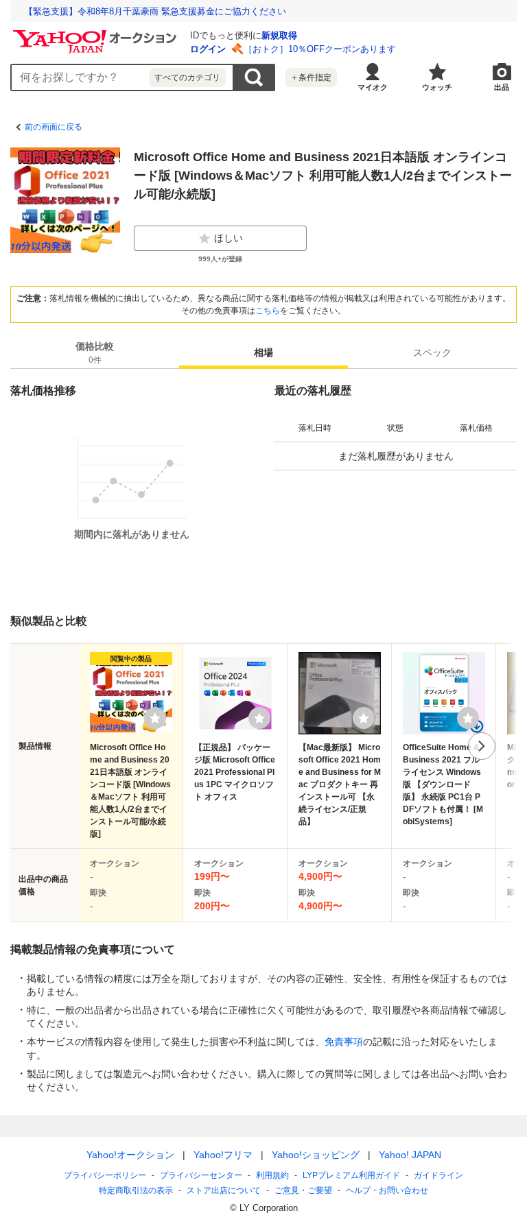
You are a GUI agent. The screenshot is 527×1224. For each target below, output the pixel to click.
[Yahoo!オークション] (96, 33)
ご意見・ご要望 (303, 1190)
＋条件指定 (310, 77)
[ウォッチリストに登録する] (155, 718)
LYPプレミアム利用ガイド (351, 1175)
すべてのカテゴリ (187, 77)
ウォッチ (437, 87)
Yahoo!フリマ (223, 1154)
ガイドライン (438, 1175)
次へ (481, 746)
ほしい (228, 237)
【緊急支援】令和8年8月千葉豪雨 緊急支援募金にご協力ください (155, 11)
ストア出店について (224, 1190)
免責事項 (344, 1041)
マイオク (373, 87)
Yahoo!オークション (130, 1154)
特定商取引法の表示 (136, 1190)
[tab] (94, 352)
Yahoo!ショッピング (316, 1154)
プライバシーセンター (201, 1175)
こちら (267, 310)
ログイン (208, 49)
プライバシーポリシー (105, 1175)
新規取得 (279, 35)
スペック (432, 352)
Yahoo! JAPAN (410, 1154)
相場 (263, 352)
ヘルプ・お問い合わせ (387, 1190)
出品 (501, 87)
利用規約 (272, 1175)
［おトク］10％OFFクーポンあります (320, 49)
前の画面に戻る (53, 127)
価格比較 (94, 353)
